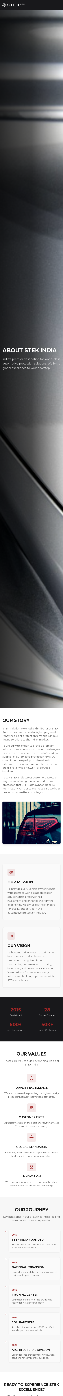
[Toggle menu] (57, 5)
